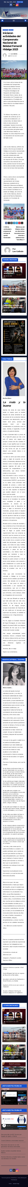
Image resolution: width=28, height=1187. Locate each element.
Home (10, 1183)
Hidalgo (11, 29)
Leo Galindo (14, 54)
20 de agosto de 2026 (11, 1021)
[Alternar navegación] (13, 21)
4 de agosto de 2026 (11, 1075)
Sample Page (16, 1183)
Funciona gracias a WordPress (9, 1177)
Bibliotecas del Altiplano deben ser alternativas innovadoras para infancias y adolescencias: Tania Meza (19, 233)
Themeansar (14, 1179)
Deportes (5, 29)
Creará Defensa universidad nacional (12, 1140)
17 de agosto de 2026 (11, 1057)
